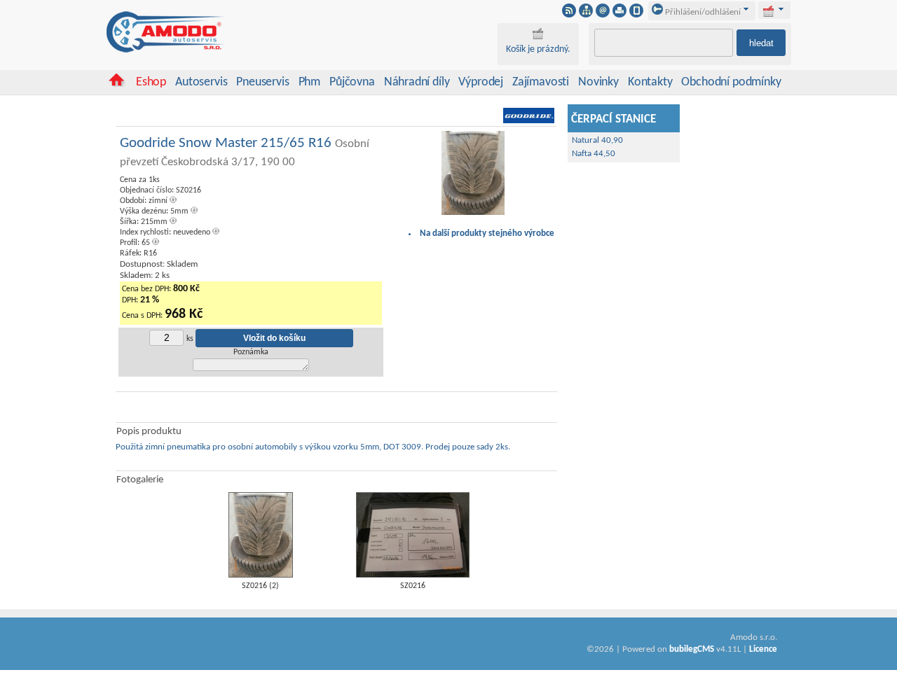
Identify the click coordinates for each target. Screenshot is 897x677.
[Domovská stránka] (117, 84)
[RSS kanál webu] (569, 14)
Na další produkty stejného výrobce (487, 233)
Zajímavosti (540, 82)
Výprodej (480, 82)
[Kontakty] (603, 14)
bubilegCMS (691, 649)
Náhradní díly (417, 82)
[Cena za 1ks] (473, 213)
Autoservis (201, 82)
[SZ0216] (413, 575)
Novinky (598, 82)
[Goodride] (529, 121)
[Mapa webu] (586, 14)
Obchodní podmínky (731, 82)
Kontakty (650, 82)
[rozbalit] (781, 9)
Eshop (151, 82)
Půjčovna (352, 82)
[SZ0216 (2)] (260, 575)
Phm (309, 82)
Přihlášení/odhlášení (702, 12)
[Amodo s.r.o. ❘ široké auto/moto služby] (166, 50)
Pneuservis (262, 82)
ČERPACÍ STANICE (613, 119)
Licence (763, 649)
